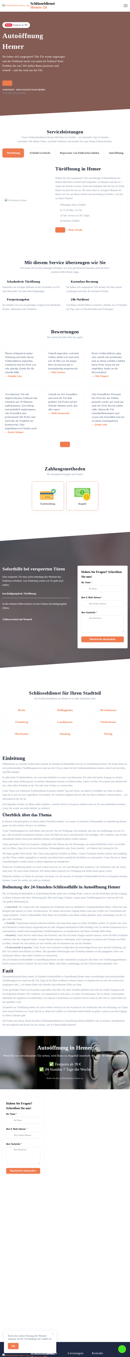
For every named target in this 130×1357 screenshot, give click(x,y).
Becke (21, 710)
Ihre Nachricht (88, 612)
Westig (108, 733)
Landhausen (64, 722)
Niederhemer (108, 722)
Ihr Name (86, 582)
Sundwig (65, 733)
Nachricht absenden (103, 639)
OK (13, 1346)
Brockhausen (108, 710)
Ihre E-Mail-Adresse (91, 597)
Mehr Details (75, 230)
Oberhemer (22, 733)
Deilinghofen (65, 710)
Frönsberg (21, 722)
